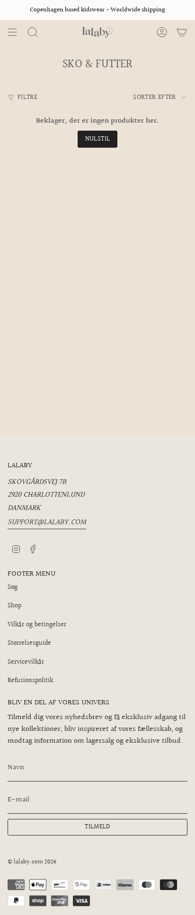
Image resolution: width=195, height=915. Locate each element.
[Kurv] (182, 32)
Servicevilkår (26, 662)
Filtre (27, 97)
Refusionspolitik (30, 680)
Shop (14, 606)
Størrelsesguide (29, 643)
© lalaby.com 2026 (32, 862)
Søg (13, 587)
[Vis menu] (12, 32)
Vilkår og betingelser (37, 625)
